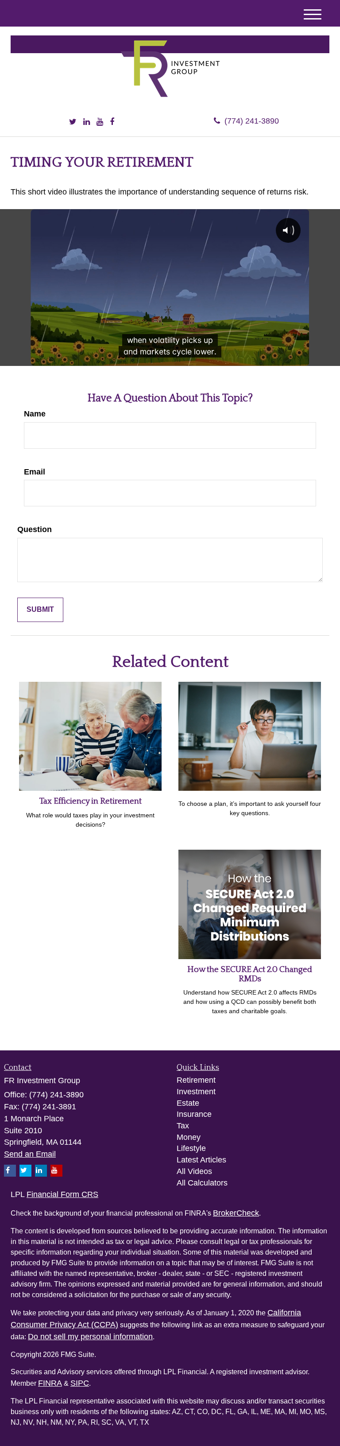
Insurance (194, 1114)
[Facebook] (112, 122)
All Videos (194, 1171)
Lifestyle (191, 1148)
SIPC (79, 1383)
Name (35, 413)
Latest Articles (201, 1159)
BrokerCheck (236, 1213)
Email (34, 471)
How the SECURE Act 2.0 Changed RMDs (249, 974)
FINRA (50, 1383)
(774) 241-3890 (251, 121)
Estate (188, 1103)
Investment (196, 1091)
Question (34, 529)
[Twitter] (73, 122)
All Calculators (202, 1182)
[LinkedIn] (86, 122)
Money (189, 1137)
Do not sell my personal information (90, 1336)
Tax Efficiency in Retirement (90, 801)
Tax (183, 1125)
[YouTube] (100, 122)
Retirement (196, 1080)
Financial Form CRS (62, 1194)
